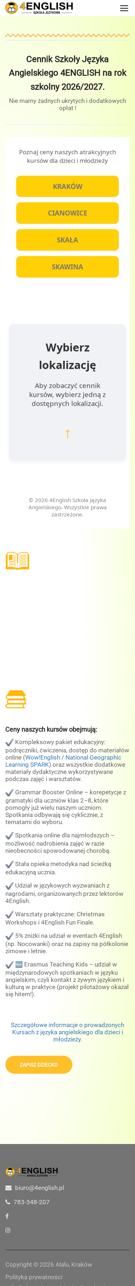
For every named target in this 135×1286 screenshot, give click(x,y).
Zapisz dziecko (39, 1065)
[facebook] (7, 1216)
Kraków (67, 186)
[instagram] (7, 1230)
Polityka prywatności (33, 1277)
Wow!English (42, 757)
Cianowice (67, 212)
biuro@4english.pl (39, 1187)
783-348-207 (32, 1202)
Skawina (67, 266)
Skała (67, 239)
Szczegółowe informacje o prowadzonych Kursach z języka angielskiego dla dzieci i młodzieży (67, 1032)
